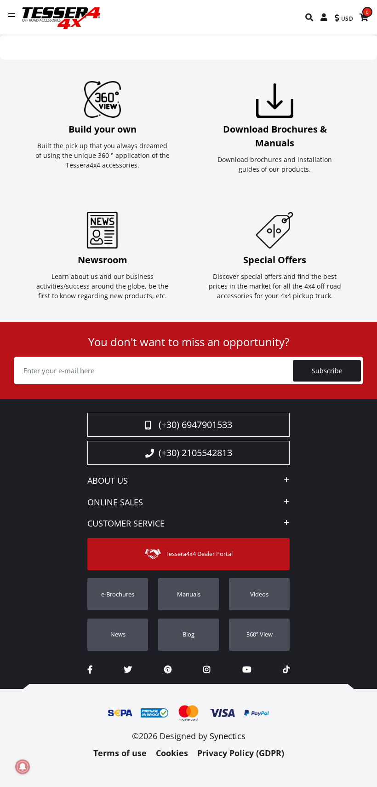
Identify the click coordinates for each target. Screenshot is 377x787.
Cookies (172, 752)
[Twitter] (128, 670)
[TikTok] (286, 670)
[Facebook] (89, 670)
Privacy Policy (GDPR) (240, 752)
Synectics (228, 735)
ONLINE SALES (115, 503)
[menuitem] (309, 17)
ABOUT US (107, 481)
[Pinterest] (167, 670)
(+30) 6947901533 (195, 424)
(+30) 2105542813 (195, 452)
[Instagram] (206, 670)
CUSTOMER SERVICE (126, 524)
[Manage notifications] (22, 766)
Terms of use (120, 752)
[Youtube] (246, 670)
